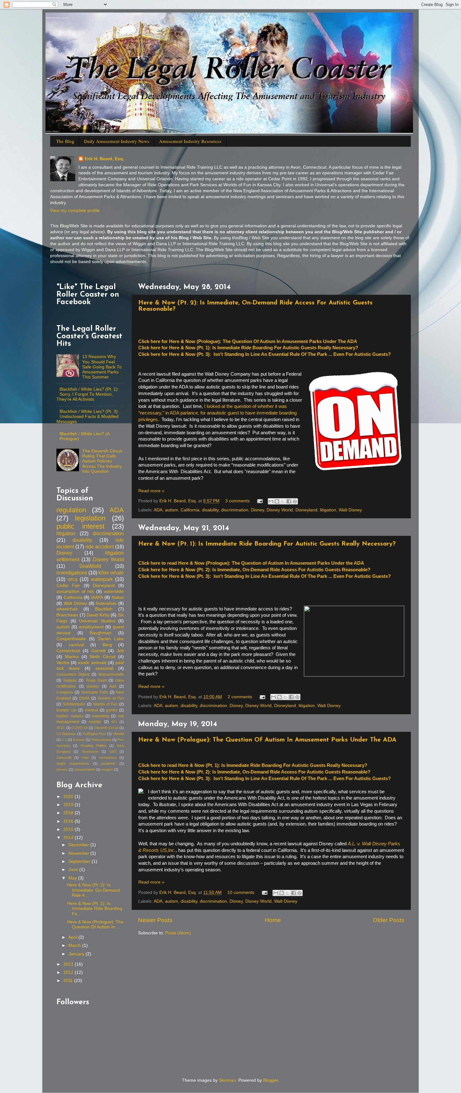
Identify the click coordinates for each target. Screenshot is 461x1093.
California (190, 510)
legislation (90, 518)
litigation (328, 510)
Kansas (79, 740)
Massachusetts (111, 674)
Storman (227, 1080)
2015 (69, 829)
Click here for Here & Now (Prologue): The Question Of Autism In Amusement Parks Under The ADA (247, 341)
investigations (71, 572)
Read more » (151, 490)
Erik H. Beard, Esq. (104, 158)
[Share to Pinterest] (295, 501)
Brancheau (67, 615)
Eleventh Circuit (106, 728)
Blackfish (104, 609)
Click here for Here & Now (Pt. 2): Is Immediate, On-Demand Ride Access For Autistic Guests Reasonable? (254, 569)
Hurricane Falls (94, 692)
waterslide (114, 591)
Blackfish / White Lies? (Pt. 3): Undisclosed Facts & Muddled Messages (87, 416)
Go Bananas (66, 734)
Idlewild (118, 734)
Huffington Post (94, 734)
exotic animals (92, 662)
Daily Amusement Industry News (116, 141)
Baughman (100, 633)
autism (171, 510)
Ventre (62, 662)
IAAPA (97, 597)
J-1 (64, 740)
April (73, 937)
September (80, 861)
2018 (69, 813)
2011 (68, 980)
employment (91, 627)
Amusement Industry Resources (190, 141)
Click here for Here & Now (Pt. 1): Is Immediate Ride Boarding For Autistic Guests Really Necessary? (248, 347)
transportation (84, 769)
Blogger (270, 1080)
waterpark (102, 579)
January (77, 954)
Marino (72, 656)
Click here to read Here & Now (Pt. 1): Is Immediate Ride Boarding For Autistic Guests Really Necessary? (252, 765)
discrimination (234, 510)
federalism (106, 603)
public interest (80, 526)
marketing (100, 716)
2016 (69, 821)
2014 (69, 837)
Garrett (98, 650)
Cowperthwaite (71, 638)
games (112, 710)
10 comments (240, 892)
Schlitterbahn (74, 704)
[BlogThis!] (277, 501)
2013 (69, 964)
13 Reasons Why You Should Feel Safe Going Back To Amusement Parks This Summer (102, 366)
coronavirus (108, 757)
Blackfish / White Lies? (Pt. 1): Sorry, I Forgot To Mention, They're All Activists (87, 394)
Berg (107, 644)
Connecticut (68, 650)
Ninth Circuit (102, 656)
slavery (93, 686)
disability (210, 510)
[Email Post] (259, 501)
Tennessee (90, 751)
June (73, 869)
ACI (114, 722)
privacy (62, 769)
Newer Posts (155, 920)
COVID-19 (79, 728)
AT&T (60, 728)
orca (72, 579)
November (79, 853)
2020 (69, 796)
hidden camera (69, 716)
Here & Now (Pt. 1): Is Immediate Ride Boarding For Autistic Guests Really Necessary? (267, 544)
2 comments (240, 696)
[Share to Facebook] (289, 501)
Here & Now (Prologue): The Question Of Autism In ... (95, 924)
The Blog (65, 141)
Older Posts (389, 920)
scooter (95, 722)
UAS (112, 751)
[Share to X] (283, 501)
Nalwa (118, 597)
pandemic (108, 763)
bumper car (66, 710)
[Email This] (271, 501)
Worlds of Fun (105, 704)
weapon (107, 769)
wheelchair (67, 609)
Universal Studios (97, 621)
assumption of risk (75, 591)
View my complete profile (75, 210)
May (73, 878)
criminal (91, 710)
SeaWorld (90, 566)
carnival (76, 644)
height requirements (72, 763)
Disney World (280, 510)
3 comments (237, 501)
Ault (112, 686)
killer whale (111, 572)
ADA (158, 510)
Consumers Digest (72, 674)
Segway (70, 680)
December (79, 844)
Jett (120, 650)
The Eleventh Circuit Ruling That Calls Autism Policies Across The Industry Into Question (102, 461)
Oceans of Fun (111, 698)
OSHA (84, 698)
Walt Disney (350, 510)
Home (273, 920)
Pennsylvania (101, 740)
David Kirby (98, 615)
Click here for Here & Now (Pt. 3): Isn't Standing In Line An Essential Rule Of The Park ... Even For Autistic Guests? (264, 354)
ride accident (99, 546)
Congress (64, 692)
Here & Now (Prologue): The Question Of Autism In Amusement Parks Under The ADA (267, 740)
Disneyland (306, 510)
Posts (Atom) (178, 933)
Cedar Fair (68, 585)
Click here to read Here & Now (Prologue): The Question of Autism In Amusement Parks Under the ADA (251, 563)
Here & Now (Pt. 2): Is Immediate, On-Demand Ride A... (93, 890)
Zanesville (64, 757)
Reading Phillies (93, 745)
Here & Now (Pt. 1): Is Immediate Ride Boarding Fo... (94, 908)
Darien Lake (111, 638)
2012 (69, 972)
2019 (69, 804)
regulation (71, 510)
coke (85, 757)
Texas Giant (96, 680)
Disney (257, 510)
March (75, 945)
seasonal (104, 668)
